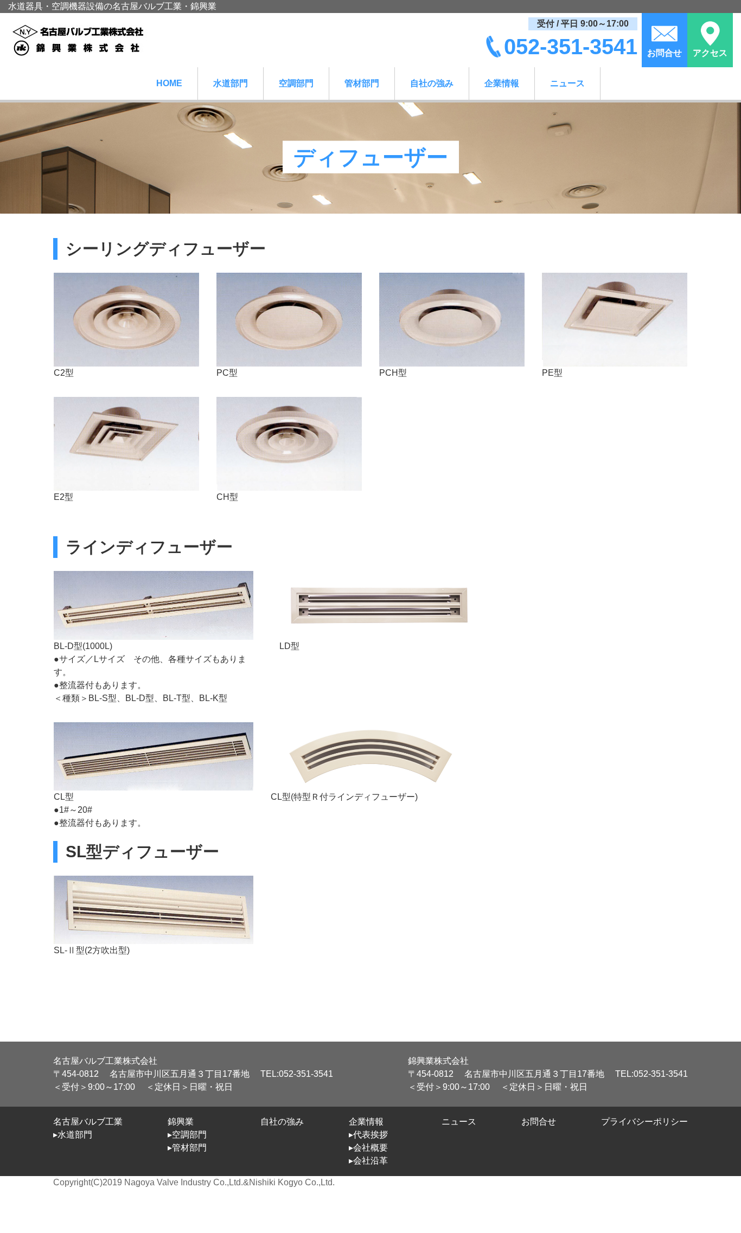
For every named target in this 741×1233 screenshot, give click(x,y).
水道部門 (230, 83)
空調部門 (296, 83)
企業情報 (501, 83)
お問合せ (538, 1121)
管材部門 (361, 83)
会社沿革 (370, 1160)
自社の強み (431, 83)
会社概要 (370, 1147)
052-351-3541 (570, 47)
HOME (169, 83)
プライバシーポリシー (644, 1121)
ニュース (567, 83)
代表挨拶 (370, 1134)
